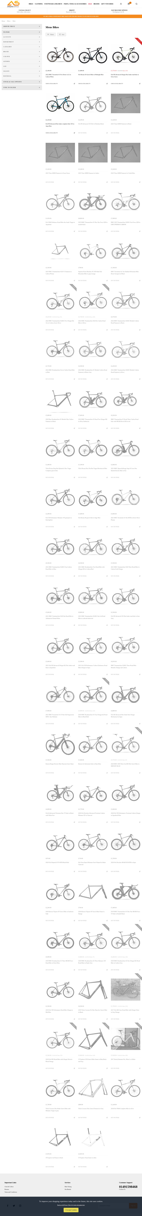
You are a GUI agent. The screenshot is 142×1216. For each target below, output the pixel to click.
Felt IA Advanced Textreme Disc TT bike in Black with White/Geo (59, 814)
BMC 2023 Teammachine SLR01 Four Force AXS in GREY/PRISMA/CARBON (125, 223)
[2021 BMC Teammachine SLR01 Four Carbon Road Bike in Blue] (60, 546)
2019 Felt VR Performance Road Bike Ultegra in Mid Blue (59, 1011)
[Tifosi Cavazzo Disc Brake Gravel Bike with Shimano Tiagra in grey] (60, 1088)
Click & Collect (9, 1186)
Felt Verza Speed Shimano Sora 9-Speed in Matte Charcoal (92, 863)
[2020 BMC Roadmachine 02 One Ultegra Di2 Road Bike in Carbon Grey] (125, 940)
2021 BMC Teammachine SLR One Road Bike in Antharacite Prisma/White (59, 617)
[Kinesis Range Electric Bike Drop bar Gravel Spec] (60, 743)
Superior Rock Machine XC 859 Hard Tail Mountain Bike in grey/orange (90, 273)
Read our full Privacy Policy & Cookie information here (71, 1205)
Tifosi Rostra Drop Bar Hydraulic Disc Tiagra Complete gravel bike (58, 469)
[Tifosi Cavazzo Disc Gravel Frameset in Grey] (93, 1088)
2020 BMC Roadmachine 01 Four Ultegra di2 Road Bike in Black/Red (92, 716)
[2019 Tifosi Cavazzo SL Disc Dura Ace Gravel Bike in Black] (93, 989)
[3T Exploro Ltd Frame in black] (60, 1137)
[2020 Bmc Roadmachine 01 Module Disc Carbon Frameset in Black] (60, 398)
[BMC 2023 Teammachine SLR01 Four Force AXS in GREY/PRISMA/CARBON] (125, 202)
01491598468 (128, 1186)
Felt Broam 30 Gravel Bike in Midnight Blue (91, 74)
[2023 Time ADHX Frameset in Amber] (93, 152)
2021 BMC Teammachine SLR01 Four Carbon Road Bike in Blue (59, 568)
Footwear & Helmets (53, 4)
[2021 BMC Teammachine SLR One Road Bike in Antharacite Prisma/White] (60, 595)
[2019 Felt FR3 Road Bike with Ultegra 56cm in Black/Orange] (60, 1039)
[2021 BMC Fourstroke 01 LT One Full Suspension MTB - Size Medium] (60, 694)
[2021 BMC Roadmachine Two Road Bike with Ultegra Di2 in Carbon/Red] (93, 546)
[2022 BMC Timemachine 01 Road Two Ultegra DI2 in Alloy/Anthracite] (93, 398)
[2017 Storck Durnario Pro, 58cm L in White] (125, 1039)
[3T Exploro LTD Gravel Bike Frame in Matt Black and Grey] (93, 1039)
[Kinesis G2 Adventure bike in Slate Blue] (93, 743)
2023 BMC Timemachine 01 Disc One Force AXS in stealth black (92, 223)
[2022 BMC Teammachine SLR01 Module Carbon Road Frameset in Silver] (125, 349)
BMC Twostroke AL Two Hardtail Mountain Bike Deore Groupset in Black (125, 273)
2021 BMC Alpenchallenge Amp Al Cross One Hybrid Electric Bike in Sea (124, 469)
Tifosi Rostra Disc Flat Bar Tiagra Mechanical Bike (92, 468)
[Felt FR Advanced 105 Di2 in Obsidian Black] (93, 103)
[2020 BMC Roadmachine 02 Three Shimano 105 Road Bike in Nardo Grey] (93, 940)
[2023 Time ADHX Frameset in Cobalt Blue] (125, 152)
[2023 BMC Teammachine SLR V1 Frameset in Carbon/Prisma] (60, 251)
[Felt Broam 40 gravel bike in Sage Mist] (93, 497)
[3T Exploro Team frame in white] (93, 1137)
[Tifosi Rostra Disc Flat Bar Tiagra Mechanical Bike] (93, 448)
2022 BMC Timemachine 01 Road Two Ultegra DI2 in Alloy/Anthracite (92, 420)
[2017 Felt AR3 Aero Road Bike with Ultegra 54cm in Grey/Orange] (125, 989)
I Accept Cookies (71, 1210)
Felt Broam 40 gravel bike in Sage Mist (89, 517)
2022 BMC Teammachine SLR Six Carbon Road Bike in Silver (92, 322)
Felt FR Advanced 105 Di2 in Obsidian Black (91, 124)
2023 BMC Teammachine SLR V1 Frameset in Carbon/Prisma (59, 273)
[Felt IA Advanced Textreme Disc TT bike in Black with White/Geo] (60, 792)
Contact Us (122, 1189)
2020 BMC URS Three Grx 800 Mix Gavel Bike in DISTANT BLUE (125, 765)
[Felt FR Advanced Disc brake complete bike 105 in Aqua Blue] (60, 103)
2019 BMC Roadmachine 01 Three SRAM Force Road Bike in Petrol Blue (59, 962)
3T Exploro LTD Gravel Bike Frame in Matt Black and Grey (92, 1060)
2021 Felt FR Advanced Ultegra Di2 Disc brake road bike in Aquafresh (60, 666)
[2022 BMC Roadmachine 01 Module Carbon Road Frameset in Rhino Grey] (93, 349)
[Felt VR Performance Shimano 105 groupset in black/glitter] (60, 497)
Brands (96, 4)
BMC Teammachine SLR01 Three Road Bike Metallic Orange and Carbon (123, 666)
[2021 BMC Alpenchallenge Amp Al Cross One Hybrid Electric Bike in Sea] (125, 448)
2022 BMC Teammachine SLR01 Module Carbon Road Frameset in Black (125, 322)
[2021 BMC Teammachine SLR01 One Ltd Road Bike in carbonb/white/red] (93, 595)
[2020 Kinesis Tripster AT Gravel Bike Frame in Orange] (93, 891)
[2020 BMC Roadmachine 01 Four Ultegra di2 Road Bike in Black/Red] (93, 694)
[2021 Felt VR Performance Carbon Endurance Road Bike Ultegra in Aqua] (93, 645)
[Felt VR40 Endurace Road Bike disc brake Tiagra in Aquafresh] (60, 202)
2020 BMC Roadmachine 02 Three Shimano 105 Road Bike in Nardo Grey (92, 962)
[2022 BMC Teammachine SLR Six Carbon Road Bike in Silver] (93, 300)
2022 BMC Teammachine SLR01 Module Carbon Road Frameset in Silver (125, 371)
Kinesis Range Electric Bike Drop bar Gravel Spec (60, 764)
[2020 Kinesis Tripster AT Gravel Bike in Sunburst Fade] (60, 891)
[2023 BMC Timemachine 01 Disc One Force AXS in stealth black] (93, 202)
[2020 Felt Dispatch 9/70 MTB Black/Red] (60, 842)
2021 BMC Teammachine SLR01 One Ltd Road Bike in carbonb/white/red (91, 617)
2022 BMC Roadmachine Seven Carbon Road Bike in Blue (60, 371)
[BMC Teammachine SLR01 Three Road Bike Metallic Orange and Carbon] (125, 645)
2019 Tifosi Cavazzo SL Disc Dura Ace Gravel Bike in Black (92, 1011)
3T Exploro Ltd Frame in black (54, 1158)
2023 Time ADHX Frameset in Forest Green (58, 173)
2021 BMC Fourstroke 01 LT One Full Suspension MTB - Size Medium (60, 716)
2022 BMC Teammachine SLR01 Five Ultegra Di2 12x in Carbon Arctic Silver (60, 322)
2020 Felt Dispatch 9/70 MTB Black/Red (57, 862)
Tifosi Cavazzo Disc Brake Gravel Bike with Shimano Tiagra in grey (58, 1110)
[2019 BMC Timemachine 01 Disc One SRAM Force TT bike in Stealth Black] (125, 891)
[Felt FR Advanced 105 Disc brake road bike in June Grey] (125, 595)
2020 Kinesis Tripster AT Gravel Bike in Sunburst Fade (59, 913)
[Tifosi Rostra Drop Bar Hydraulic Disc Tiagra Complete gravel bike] (60, 448)
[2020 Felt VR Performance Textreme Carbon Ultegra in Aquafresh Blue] (125, 792)
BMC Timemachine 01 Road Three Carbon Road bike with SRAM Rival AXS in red (124, 420)
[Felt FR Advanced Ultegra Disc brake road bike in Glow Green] (125, 54)
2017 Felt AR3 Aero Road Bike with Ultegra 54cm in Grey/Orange (125, 1011)
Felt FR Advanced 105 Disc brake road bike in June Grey (125, 617)
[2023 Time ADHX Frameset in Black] (125, 103)
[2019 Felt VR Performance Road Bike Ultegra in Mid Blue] (60, 989)
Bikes (31, 4)
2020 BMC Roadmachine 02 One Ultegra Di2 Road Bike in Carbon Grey (125, 962)
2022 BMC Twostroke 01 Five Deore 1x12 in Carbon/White (58, 76)
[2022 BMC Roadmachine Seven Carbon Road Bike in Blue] (60, 349)
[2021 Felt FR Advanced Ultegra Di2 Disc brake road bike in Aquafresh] (60, 645)
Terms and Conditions (11, 1192)
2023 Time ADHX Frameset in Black (121, 124)
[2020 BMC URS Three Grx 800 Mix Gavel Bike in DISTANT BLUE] (125, 743)
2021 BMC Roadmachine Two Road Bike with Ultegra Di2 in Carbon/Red (91, 568)
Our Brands (68, 1189)
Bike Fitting (68, 1186)
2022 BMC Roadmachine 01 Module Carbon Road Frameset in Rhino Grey (92, 371)
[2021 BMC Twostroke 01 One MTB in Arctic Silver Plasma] (125, 497)
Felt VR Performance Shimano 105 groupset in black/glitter (59, 519)
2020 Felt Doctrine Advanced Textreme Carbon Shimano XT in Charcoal (91, 814)
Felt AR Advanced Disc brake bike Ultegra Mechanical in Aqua (123, 716)
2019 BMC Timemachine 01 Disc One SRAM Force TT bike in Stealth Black (125, 913)
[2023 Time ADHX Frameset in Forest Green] (60, 152)
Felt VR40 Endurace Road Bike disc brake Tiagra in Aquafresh (60, 223)
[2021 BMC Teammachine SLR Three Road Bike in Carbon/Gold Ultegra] (125, 546)
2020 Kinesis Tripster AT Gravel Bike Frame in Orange (91, 913)
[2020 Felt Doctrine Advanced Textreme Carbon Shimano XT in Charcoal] (93, 792)
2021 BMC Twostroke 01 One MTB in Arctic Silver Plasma (125, 519)
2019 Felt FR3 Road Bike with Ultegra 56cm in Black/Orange (59, 1060)
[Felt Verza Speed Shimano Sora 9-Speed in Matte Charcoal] (93, 842)
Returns (7, 1189)
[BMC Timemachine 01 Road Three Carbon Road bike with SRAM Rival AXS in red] (125, 398)
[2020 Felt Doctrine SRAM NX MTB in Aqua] (125, 842)
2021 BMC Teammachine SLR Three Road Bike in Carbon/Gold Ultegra (125, 568)
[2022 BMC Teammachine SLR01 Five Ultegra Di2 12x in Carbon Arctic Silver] (60, 300)
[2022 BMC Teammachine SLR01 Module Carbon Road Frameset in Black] (125, 300)
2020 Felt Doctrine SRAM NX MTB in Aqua (123, 862)
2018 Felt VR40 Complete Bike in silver (122, 1108)
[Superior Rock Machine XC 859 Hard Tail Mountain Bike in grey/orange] (93, 251)
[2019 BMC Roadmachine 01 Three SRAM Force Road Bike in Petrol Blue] (60, 940)
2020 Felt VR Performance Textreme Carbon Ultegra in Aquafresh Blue (125, 814)
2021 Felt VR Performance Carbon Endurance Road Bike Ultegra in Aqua (92, 666)
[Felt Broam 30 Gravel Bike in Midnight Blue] (93, 54)
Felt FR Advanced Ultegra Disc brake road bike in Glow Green (125, 76)
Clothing (39, 4)
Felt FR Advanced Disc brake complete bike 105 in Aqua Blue (60, 125)
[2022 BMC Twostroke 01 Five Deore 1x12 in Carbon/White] (60, 54)
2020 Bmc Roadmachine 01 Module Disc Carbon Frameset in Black (59, 420)
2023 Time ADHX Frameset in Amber (88, 173)
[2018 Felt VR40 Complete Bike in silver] (125, 1088)
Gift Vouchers (107, 4)
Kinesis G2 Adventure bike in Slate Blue (89, 764)
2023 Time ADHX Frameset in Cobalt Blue (123, 173)
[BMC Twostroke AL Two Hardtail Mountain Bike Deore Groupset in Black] (125, 251)
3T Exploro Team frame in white (87, 1158)
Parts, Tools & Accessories (75, 4)
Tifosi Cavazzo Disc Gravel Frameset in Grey (90, 1108)
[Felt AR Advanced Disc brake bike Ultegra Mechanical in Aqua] (125, 694)
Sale (90, 4)
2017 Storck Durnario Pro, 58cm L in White (123, 1059)
